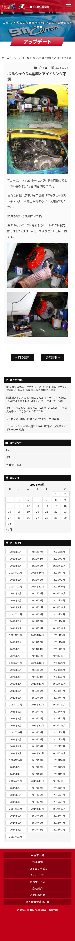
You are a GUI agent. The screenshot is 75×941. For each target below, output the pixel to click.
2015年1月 (59, 801)
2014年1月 (59, 829)
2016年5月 (59, 767)
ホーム (5, 57)
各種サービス (13, 464)
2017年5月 (59, 739)
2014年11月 (37, 808)
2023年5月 (59, 600)
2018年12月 (15, 704)
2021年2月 (16, 655)
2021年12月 (59, 628)
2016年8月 (59, 760)
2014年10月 (59, 808)
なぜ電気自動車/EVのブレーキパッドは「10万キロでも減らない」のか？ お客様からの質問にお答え (36, 388)
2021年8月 (16, 642)
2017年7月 (16, 739)
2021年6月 (59, 642)
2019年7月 (59, 690)
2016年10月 (15, 760)
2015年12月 (15, 781)
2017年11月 (59, 725)
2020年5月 (59, 669)
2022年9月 (37, 614)
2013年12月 (15, 836)
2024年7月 (16, 593)
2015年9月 (16, 788)
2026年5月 (16, 558)
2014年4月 (59, 822)
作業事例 (37, 862)
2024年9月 (59, 586)
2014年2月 (37, 829)
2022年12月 (59, 607)
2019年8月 (37, 690)
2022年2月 (37, 628)
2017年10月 (15, 732)
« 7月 (9, 529)
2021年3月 (59, 649)
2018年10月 (59, 704)
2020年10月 (37, 663)
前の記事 (23, 357)
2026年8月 (16, 551)
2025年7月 (59, 572)
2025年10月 (37, 572)
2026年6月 (59, 551)
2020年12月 (59, 655)
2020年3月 (37, 676)
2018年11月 (37, 704)
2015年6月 (16, 794)
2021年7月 (37, 642)
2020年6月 (37, 669)
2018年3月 (37, 718)
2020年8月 (16, 669)
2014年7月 (59, 815)
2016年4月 (16, 774)
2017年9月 (37, 732)
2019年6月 (16, 697)
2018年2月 (59, 718)
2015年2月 (37, 801)
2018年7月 (37, 711)
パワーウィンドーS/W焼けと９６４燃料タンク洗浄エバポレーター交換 (36, 427)
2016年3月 (37, 774)
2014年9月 (16, 815)
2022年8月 (59, 614)
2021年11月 (15, 635)
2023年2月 (16, 607)
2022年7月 (16, 621)
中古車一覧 (37, 855)
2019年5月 (37, 697)
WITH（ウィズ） (26, 6)
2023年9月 (16, 600)
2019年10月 (59, 683)
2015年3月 (16, 801)
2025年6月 (16, 579)
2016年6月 (37, 767)
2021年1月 (37, 655)
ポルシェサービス (37, 868)
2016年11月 (59, 753)
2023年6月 (37, 600)
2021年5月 (16, 649)
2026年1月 (37, 565)
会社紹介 (37, 888)
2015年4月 (59, 794)
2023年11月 (59, 593)
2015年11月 (37, 781)
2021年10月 (37, 635)
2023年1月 (37, 607)
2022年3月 (16, 628)
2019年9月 (16, 690)
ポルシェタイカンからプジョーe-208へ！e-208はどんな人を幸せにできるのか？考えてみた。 (37, 409)
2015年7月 (59, 788)
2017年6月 (37, 739)
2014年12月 (15, 808)
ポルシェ (43, 67)
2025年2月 (59, 579)
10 (9, 505)
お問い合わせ (37, 895)
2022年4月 (59, 621)
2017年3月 (37, 746)
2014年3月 (16, 829)
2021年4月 (37, 649)
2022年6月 (37, 621)
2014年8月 (37, 815)
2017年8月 (59, 732)
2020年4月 (16, 676)
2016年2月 (59, 774)
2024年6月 (37, 593)
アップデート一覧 (21, 57)
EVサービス (37, 875)
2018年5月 (16, 718)
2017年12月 (37, 725)
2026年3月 (59, 558)
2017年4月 (16, 746)
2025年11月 (15, 572)
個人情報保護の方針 (37, 901)
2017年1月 (16, 753)
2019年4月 (59, 697)
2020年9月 (59, 663)
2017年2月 (59, 746)
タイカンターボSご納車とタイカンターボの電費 (32, 418)
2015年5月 (37, 794)
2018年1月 (16, 725)
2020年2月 (59, 676)
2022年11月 (15, 614)
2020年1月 (16, 683)
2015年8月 (37, 788)
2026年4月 (37, 558)
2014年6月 (16, 822)
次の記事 (51, 357)
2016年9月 (37, 760)
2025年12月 (59, 565)
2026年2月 (16, 565)
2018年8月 (16, 711)
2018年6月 (59, 711)
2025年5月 (37, 579)
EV (7, 449)
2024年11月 (37, 586)
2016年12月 (37, 753)
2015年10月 (59, 781)
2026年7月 (37, 551)
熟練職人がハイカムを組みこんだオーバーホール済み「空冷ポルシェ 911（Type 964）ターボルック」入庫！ (36, 399)
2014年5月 (37, 822)
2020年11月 (15, 663)
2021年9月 (59, 635)
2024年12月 (15, 586)
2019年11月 (37, 683)
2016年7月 (16, 767)
